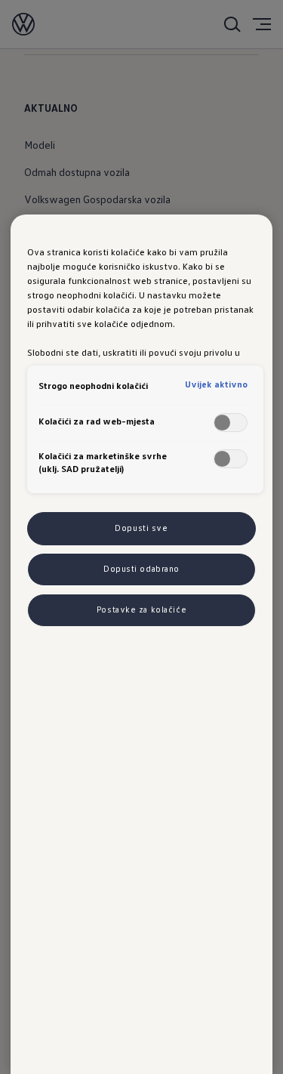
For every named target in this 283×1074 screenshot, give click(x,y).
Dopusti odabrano (141, 568)
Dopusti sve (141, 528)
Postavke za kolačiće (141, 609)
